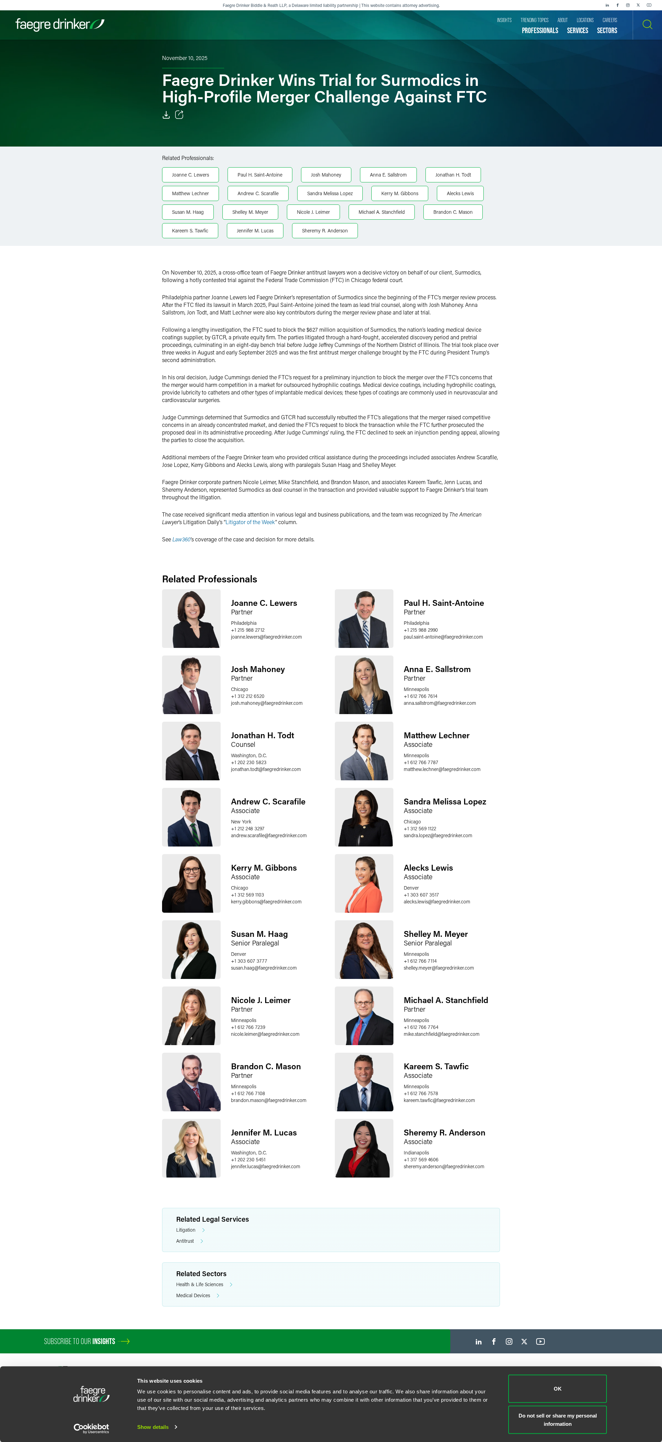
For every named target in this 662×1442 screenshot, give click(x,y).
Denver (411, 887)
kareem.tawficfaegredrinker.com (439, 1100)
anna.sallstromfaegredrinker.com (440, 703)
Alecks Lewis (460, 193)
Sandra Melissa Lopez (330, 193)
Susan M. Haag (188, 212)
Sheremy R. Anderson (325, 230)
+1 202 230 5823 (249, 762)
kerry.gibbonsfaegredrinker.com (266, 901)
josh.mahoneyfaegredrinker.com (267, 703)
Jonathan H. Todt (453, 174)
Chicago (239, 689)
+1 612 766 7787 (421, 762)
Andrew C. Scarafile (258, 193)
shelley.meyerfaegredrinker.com (439, 967)
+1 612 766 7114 (420, 961)
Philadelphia (244, 623)
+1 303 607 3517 (421, 894)
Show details (153, 1427)
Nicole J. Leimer (313, 212)
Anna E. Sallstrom (388, 174)
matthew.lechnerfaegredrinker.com (442, 769)
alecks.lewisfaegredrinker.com (437, 901)
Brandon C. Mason (453, 212)
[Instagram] (628, 5)
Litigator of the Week (250, 521)
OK (558, 1389)
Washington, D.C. (249, 755)
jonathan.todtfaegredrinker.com (266, 769)
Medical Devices (193, 1295)
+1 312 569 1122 (420, 828)
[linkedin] (607, 5)
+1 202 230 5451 (248, 1159)
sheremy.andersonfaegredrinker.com (444, 1166)
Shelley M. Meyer (250, 212)
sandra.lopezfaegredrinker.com (438, 835)
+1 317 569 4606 (421, 1159)
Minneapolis (416, 689)
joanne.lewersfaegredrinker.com (266, 636)
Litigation (185, 1229)
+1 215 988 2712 (247, 630)
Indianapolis (416, 1152)
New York (241, 821)
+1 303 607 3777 (249, 961)
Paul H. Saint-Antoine (260, 174)
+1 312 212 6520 (247, 696)
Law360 (181, 539)
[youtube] (649, 5)
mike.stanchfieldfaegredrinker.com (442, 1034)
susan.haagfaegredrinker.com (264, 967)
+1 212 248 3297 (247, 828)
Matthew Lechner (190, 193)
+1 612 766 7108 (248, 1093)
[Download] (166, 115)
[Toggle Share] (179, 115)
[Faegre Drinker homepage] (60, 25)
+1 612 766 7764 (421, 1027)
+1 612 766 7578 (421, 1093)
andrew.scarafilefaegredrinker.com (269, 835)
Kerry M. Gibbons (399, 193)
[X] (638, 5)
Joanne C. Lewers (190, 174)
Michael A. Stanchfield (382, 212)
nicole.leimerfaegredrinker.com (265, 1034)
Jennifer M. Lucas (255, 230)
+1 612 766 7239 (248, 1027)
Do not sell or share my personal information (558, 1419)
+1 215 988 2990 (421, 630)
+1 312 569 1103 (247, 894)
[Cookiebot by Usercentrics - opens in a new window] (91, 1428)
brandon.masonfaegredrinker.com (269, 1100)
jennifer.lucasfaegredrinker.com (265, 1166)
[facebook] (617, 5)
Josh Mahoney (326, 174)
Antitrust (185, 1241)
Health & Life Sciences (199, 1284)
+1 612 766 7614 (420, 696)
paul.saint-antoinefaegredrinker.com (443, 636)
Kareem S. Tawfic (190, 230)
